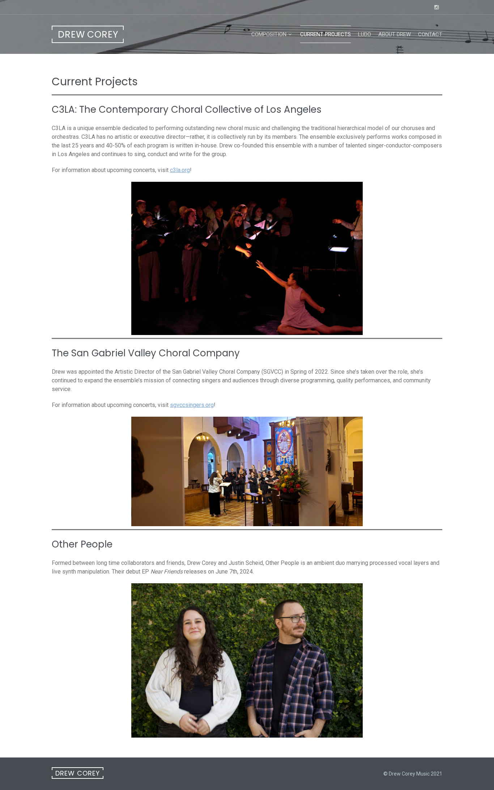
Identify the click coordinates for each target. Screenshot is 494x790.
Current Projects (325, 34)
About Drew (394, 34)
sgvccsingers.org (192, 405)
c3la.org (180, 170)
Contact (430, 34)
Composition (268, 34)
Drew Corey (88, 34)
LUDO (364, 34)
